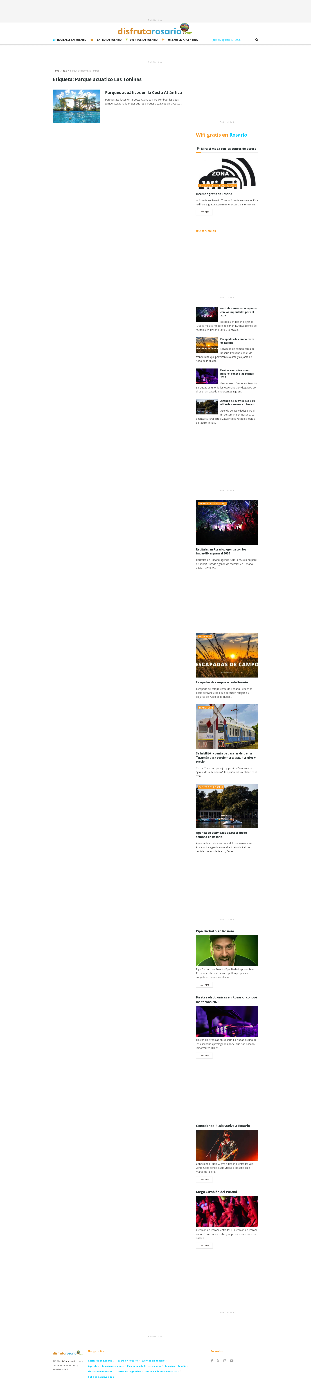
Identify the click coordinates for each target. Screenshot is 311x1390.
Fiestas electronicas (100, 1371)
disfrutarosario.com (71, 1361)
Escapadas (205, 636)
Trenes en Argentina (128, 1371)
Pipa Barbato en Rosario (215, 931)
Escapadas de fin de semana (144, 1366)
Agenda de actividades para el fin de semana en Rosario (238, 402)
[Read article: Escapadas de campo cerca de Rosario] (207, 345)
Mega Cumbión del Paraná (216, 1192)
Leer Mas (206, 211)
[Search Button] (256, 39)
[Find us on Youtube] (231, 1361)
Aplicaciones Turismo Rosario (217, 185)
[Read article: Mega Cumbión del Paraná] (227, 1211)
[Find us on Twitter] (218, 1361)
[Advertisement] (155, 8)
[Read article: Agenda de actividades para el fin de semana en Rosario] (207, 407)
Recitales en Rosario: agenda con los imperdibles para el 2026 (238, 312)
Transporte (206, 707)
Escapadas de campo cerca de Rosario (222, 682)
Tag (65, 70)
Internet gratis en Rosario (214, 194)
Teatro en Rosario (108, 39)
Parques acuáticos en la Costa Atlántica (143, 92)
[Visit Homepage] (155, 29)
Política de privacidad (101, 1376)
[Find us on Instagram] (224, 1361)
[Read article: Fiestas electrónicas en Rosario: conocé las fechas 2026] (207, 376)
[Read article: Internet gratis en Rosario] (227, 173)
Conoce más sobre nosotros (162, 1371)
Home (56, 70)
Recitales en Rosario (72, 39)
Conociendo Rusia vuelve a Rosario (223, 1125)
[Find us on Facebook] (212, 1361)
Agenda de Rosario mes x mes (105, 1366)
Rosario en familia (175, 1366)
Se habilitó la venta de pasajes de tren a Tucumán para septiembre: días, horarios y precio (226, 757)
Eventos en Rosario (144, 39)
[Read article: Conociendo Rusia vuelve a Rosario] (227, 1145)
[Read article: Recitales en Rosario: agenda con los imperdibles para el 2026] (207, 314)
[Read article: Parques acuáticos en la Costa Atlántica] (76, 106)
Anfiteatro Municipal (212, 503)
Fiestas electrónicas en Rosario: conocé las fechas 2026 (237, 373)
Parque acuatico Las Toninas (84, 70)
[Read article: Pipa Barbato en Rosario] (227, 950)
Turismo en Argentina (182, 39)
